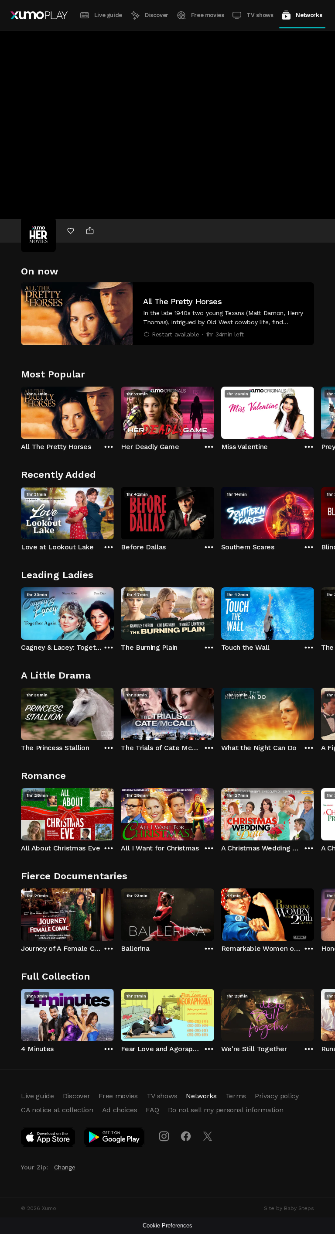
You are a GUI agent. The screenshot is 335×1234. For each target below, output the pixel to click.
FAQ (152, 1110)
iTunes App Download (48, 1139)
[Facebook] (185, 1136)
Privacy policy (277, 1096)
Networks (309, 15)
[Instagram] (164, 1136)
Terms (236, 1096)
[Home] (39, 15)
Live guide (108, 15)
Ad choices (119, 1110)
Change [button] (64, 1167)
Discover (156, 15)
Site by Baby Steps (289, 1208)
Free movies (207, 15)
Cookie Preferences (167, 1225)
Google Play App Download (114, 1139)
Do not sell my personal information (226, 1110)
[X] (207, 1136)
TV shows (259, 15)
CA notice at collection (57, 1110)
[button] (167, 313)
